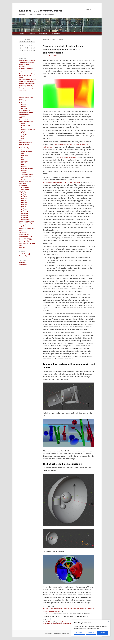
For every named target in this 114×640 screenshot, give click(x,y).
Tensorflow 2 (24, 172)
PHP (22, 133)
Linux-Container (23, 146)
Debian (21, 103)
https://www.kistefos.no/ (68, 157)
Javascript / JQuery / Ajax (28, 129)
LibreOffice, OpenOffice (25, 142)
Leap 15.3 (24, 198)
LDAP (20, 140)
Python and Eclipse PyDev (26, 223)
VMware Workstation (25, 242)
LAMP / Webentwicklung (26, 121)
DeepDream (24, 155)
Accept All (102, 632)
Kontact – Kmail (23, 120)
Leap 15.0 (24, 193)
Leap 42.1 (24, 206)
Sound (21, 230)
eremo (59, 56)
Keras (22, 159)
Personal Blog (23, 256)
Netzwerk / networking (25, 181)
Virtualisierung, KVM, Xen (26, 240)
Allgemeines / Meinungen (26, 97)
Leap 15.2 (24, 197)
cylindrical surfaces (49, 623)
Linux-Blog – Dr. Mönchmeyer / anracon (41, 10)
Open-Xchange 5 (25, 187)
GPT (22, 157)
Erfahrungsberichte (24, 110)
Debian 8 (23, 105)
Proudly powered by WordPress (61, 633)
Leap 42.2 (24, 208)
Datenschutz (55, 33)
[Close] (108, 621)
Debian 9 (23, 106)
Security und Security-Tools (26, 228)
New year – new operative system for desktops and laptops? (27, 75)
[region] (90, 628)
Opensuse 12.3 (25, 215)
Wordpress (22, 247)
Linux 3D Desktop (24, 144)
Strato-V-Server (23, 232)
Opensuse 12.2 (25, 213)
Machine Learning (24, 148)
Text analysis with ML (27, 174)
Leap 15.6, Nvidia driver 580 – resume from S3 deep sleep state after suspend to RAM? (27, 81)
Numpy (23, 227)
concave (70, 622)
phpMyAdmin (25, 135)
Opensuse (22, 191)
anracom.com (23, 264)
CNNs (22, 153)
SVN (22, 136)
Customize (79, 632)
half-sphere (58, 623)
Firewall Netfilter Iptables (26, 112)
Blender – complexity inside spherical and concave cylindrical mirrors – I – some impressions (63, 49)
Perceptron (24, 166)
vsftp (22, 138)
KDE (20, 118)
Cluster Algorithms (26, 151)
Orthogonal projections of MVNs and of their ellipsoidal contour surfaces (27, 70)
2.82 (60, 622)
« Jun (22, 54)
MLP (22, 165)
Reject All (91, 632)
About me (31, 33)
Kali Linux (24, 108)
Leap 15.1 (24, 195)
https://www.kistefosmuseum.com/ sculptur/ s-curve (61, 182)
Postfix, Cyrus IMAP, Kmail (26, 221)
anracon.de (22, 262)
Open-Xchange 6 (25, 189)
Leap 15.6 (24, 204)
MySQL (23, 131)
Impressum (43, 33)
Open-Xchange (23, 185)
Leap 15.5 (24, 202)
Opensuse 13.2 (25, 219)
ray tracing (66, 623)
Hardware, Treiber (24, 114)
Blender (50, 622)
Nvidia (23, 116)
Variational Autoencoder (28, 180)
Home (22, 33)
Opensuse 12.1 (25, 212)
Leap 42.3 (24, 210)
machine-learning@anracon (26, 254)
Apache (23, 123)
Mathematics (24, 161)
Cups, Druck (22, 101)
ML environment (25, 163)
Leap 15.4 (24, 200)
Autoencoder (24, 150)
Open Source (22, 183)
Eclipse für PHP (25, 125)
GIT (22, 127)
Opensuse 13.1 (25, 217)
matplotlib (24, 225)
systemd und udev (24, 234)
